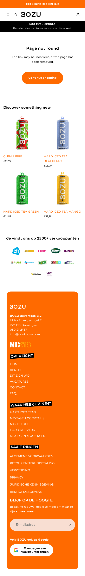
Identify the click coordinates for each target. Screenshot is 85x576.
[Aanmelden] (69, 525)
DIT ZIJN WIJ (20, 376)
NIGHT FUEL (19, 424)
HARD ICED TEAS (23, 413)
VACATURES (19, 382)
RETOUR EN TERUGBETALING (32, 463)
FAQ (13, 393)
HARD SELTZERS (22, 430)
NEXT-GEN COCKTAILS (27, 418)
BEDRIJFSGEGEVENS (26, 492)
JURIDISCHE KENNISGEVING (32, 485)
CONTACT (17, 387)
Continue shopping (42, 78)
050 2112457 (18, 330)
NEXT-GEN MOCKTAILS (27, 436)
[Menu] (8, 14)
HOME (15, 364)
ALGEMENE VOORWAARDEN (31, 456)
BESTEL (16, 370)
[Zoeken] (15, 14)
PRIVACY (16, 478)
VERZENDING (20, 470)
